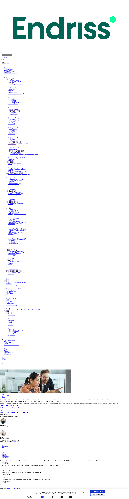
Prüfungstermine (11, 166)
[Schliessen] (0, 484)
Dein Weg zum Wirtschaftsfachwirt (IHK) (15, 163)
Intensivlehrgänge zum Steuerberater (14, 110)
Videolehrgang (10, 263)
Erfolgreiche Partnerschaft (12, 333)
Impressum (4, 453)
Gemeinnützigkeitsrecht (10, 303)
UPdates (9, 91)
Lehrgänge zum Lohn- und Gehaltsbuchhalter (15, 193)
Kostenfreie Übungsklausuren (13, 123)
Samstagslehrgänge (13, 101)
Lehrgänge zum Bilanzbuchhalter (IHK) (14, 81)
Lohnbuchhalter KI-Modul (12, 200)
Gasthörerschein (11, 105)
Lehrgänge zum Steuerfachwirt (13, 210)
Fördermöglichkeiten (11, 319)
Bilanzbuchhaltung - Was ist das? (13, 96)
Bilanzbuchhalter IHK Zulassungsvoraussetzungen (16, 93)
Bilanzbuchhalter (9, 284)
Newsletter (4, 357)
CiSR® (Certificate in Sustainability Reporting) (13, 276)
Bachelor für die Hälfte (12, 332)
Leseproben (6, 343)
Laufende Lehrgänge (11, 97)
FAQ (9, 95)
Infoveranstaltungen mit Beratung (9, 340)
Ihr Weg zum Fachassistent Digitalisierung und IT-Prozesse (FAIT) (19, 174)
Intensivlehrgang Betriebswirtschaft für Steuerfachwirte (17, 214)
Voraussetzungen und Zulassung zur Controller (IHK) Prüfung (18, 157)
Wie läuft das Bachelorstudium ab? (14, 331)
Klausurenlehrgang (11, 182)
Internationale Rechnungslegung (9, 69)
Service (3, 338)
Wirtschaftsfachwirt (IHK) (10, 161)
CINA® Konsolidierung (12, 275)
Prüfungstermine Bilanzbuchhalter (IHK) (14, 94)
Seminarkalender (9, 296)
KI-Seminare (6, 67)
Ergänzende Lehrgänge (14, 114)
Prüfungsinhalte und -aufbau (12, 92)
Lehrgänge (6, 76)
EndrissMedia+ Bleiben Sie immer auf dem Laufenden (12, 298)
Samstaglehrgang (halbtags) (14, 102)
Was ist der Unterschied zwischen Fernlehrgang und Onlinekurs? (16, 282)
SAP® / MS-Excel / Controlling (9, 71)
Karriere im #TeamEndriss (8, 352)
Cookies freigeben (5, 462)
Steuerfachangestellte (9, 277)
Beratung (9, 316)
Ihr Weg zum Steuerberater (12, 108)
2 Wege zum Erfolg (11, 329)
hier (100, 460)
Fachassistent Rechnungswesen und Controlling (14, 288)
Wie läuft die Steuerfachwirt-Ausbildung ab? (15, 330)
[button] (65, 55)
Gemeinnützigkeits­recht (8, 70)
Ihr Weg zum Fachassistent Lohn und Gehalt (15, 179)
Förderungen (6, 344)
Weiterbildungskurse (5, 63)
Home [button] (3, 62)
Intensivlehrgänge (11, 82)
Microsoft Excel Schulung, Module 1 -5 (16, 152)
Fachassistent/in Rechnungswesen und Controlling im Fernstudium (17, 171)
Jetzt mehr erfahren (6, 463)
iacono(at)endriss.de (15, 429)
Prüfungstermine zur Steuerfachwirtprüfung (15, 223)
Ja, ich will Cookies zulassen (98, 491)
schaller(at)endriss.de (15, 441)
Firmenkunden (4, 337)
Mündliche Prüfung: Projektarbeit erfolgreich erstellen (19, 143)
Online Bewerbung (11, 315)
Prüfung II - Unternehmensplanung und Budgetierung (19, 146)
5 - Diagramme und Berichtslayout (15, 156)
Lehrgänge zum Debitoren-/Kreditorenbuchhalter (16, 252)
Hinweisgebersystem (7, 354)
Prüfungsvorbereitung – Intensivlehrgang (14, 128)
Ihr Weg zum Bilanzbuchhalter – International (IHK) (16, 228)
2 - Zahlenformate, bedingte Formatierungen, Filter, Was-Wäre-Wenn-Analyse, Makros (24, 154)
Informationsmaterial (11, 89)
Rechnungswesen (7, 66)
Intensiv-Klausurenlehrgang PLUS (14, 213)
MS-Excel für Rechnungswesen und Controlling (16, 150)
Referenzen (10, 324)
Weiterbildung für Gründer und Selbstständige (13, 236)
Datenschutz (4, 454)
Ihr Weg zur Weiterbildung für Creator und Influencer (16, 245)
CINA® (9, 273)
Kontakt (5, 349)
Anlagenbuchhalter (9, 259)
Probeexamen (10, 216)
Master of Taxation (9, 312)
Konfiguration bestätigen (6, 481)
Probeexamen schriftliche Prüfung (13, 184)
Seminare (5, 295)
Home (3, 394)
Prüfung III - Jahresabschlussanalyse (16, 147)
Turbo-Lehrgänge (13, 103)
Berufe (5, 353)
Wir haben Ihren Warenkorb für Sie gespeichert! (13, 488)
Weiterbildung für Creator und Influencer (12, 243)
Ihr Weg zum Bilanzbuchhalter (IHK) (14, 80)
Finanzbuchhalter (9, 289)
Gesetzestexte (10, 90)
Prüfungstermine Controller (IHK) (13, 158)
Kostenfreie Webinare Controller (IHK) (14, 141)
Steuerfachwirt (8, 207)
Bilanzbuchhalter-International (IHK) (12, 285)
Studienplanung (10, 325)
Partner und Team (11, 323)
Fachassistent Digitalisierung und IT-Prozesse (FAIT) (14, 172)
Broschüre (10, 317)
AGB (3, 452)
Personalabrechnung (7, 68)
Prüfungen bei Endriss (12, 144)
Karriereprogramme (7, 72)
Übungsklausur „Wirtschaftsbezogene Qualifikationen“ (17, 168)
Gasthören (6, 341)
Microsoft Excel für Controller (13, 149)
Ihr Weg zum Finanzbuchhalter (13, 126)
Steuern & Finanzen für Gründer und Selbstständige (16, 239)
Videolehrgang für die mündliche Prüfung (17, 85)
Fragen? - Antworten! (11, 335)
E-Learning (4, 359)
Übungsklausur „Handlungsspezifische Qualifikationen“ (17, 169)
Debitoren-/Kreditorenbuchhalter (11, 249)
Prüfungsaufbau (11, 167)
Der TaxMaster (10, 314)
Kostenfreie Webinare (11, 134)
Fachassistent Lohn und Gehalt (11, 177)
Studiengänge (6, 310)
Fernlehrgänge (6, 280)
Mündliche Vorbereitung (14, 113)
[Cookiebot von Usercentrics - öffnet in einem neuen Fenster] (29, 497)
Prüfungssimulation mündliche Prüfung (14, 218)
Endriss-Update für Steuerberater (13, 120)
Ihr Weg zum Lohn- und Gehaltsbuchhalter (15, 192)
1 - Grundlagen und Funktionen (15, 153)
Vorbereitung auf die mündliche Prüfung (14, 183)
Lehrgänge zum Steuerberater (13, 109)
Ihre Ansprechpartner (7, 347)
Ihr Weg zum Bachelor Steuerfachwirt (14, 328)
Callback (5, 350)
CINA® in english (11, 274)
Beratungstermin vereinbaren (13, 104)
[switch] (52, 497)
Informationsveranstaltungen (12, 88)
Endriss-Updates (7, 74)
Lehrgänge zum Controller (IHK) (13, 137)
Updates (9, 231)
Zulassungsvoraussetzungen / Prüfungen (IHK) (15, 232)
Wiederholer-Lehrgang (14, 87)
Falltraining (12, 86)
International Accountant (10, 278)
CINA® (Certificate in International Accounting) (14, 270)
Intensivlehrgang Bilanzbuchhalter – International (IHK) (17, 230)
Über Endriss (6, 351)
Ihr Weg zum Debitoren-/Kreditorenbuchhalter (15, 251)
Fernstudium (10, 164)
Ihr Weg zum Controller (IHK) (13, 136)
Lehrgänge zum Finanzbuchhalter (13, 127)
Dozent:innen (10, 318)
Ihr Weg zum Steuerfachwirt (12, 209)
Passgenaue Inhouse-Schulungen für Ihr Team (11, 345)
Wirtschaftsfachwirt (9, 293)
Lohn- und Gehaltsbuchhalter (11, 190)
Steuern (5, 65)
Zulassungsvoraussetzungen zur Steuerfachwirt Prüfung (17, 222)
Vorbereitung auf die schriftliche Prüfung (16, 84)
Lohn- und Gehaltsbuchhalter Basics (12, 201)
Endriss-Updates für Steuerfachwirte (14, 221)
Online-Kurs (10, 262)
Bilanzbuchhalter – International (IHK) (12, 226)
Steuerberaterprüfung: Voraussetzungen (14, 118)
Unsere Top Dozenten (11, 124)
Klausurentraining (13, 112)
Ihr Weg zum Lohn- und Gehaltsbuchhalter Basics (16, 203)
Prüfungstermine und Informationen (14, 117)
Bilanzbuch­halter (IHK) (10, 78)
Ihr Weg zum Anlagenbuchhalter (13, 261)
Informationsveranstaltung (12, 321)
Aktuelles (7, 299)
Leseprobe (10, 322)
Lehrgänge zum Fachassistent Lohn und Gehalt (15, 180)
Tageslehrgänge (12, 99)
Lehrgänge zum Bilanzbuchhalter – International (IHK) (17, 229)
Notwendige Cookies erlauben (97, 494)
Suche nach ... (12, 1)
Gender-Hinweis (5, 457)
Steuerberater (8, 106)
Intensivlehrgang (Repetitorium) (13, 212)
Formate (3, 396)
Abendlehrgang (10, 204)
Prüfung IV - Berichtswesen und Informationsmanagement (19, 148)
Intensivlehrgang (11, 181)
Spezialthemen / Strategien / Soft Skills (10, 73)
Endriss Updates (9, 308)
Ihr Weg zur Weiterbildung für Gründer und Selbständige (17, 238)
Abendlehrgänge (13, 100)
